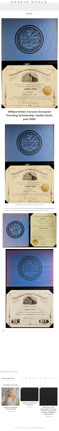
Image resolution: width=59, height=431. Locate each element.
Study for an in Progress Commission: (29, 403)
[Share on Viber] (37, 378)
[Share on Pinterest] (30, 378)
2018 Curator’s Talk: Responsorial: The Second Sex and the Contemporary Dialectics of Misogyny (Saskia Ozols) (48, 411)
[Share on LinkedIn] (33, 378)
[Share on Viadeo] (52, 378)
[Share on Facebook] (26, 378)
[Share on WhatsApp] (55, 378)
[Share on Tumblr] (48, 378)
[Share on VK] (41, 378)
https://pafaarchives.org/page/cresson (45, 208)
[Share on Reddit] (44, 378)
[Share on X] (22, 378)
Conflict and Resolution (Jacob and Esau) (10, 408)
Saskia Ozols (29, 2)
